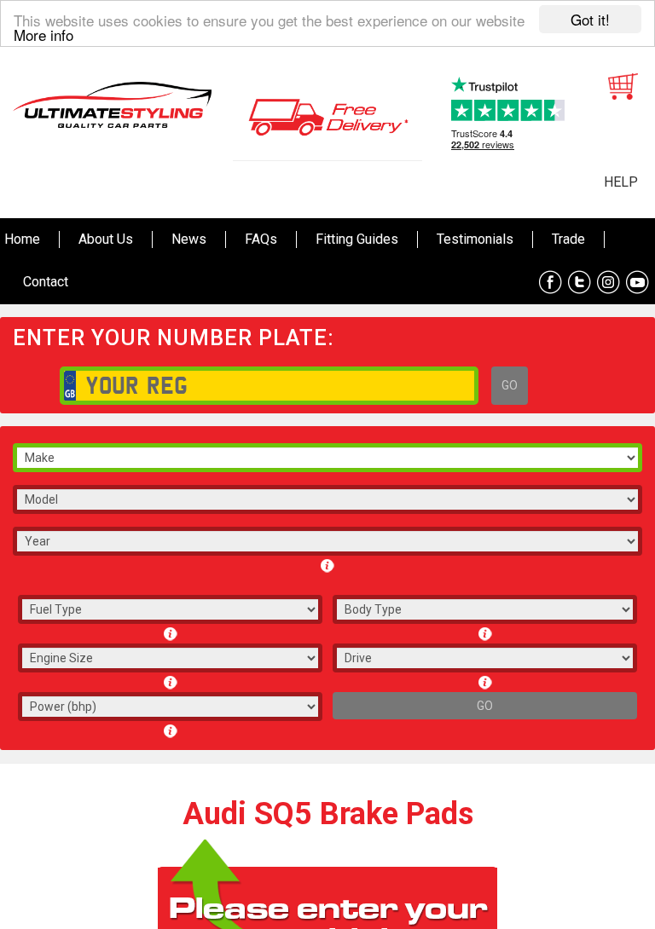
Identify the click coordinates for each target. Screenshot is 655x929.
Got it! (590, 19)
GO (509, 385)
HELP (621, 182)
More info (43, 34)
